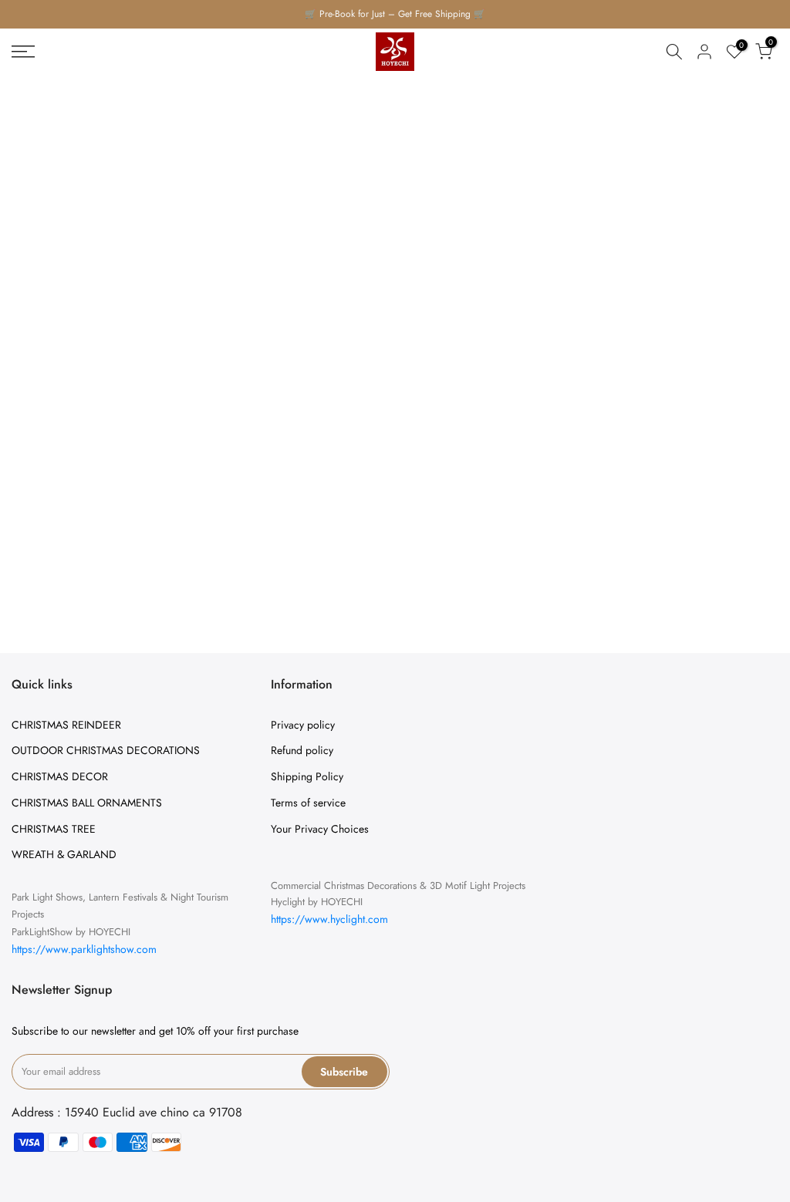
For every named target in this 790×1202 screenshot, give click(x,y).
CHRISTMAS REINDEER (66, 724)
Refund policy (302, 750)
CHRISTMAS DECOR (60, 776)
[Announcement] (395, 14)
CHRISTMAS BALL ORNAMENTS (87, 802)
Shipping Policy (307, 776)
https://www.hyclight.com (329, 919)
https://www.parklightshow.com (84, 949)
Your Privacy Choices (320, 829)
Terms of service (308, 802)
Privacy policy (303, 724)
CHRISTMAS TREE (54, 829)
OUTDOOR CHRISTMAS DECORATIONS (106, 750)
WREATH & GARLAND (64, 854)
